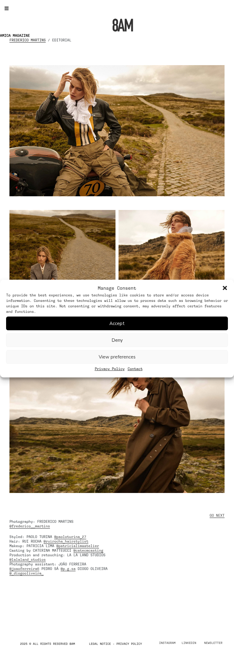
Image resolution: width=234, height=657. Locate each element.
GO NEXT (217, 515)
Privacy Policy (110, 369)
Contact (135, 369)
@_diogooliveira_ (26, 573)
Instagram (167, 643)
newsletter (213, 643)
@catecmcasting (88, 550)
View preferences (117, 357)
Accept (117, 323)
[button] (225, 288)
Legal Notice (100, 643)
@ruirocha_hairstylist (66, 541)
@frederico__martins (29, 526)
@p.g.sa (68, 569)
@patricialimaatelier (77, 546)
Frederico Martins (27, 40)
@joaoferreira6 (24, 569)
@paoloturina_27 (70, 537)
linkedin (189, 643)
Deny (117, 340)
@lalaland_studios (27, 559)
